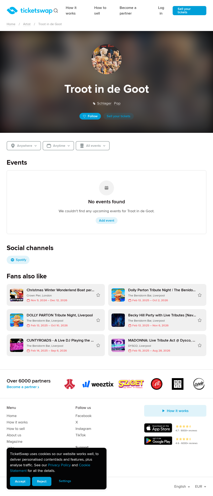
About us (14, 435)
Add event (106, 220)
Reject (41, 481)
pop (117, 103)
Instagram (83, 428)
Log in (161, 10)
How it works (71, 10)
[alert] (56, 468)
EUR (198, 486)
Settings (65, 481)
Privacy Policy (59, 465)
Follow (93, 116)
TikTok (81, 435)
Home (11, 24)
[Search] (55, 10)
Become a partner (128, 10)
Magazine (14, 441)
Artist (27, 24)
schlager (104, 103)
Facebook (84, 415)
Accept (20, 481)
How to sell (100, 10)
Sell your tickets (184, 10)
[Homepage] (29, 10)
